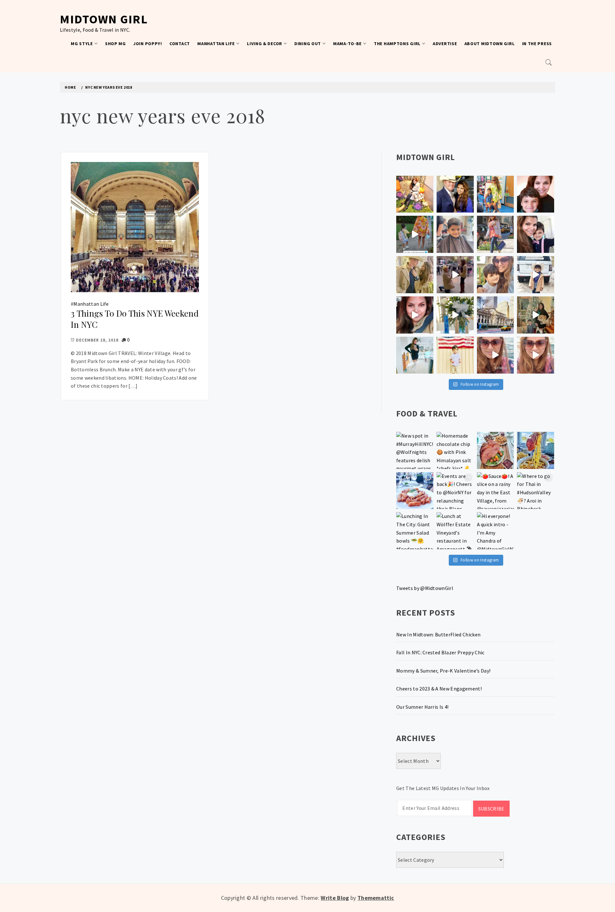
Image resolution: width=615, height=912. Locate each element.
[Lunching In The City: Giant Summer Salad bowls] (414, 530)
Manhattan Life (216, 43)
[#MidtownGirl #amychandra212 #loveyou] (455, 315)
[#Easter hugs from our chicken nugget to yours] (535, 234)
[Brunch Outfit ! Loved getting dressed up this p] (414, 355)
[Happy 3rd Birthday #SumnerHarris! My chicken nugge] (455, 355)
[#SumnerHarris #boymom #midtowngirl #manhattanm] (495, 274)
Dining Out (307, 43)
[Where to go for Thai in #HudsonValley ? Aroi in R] (535, 490)
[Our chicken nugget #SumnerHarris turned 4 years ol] (535, 274)
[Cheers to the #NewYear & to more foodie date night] (495, 450)
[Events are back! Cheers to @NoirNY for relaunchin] (455, 490)
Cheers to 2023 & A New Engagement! (439, 688)
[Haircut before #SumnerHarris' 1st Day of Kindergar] (455, 234)
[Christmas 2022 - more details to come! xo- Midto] (414, 315)
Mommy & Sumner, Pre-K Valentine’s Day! (443, 670)
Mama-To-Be (347, 43)
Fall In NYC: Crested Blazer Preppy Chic (440, 652)
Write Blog (335, 897)
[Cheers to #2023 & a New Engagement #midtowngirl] (455, 274)
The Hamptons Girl (397, 43)
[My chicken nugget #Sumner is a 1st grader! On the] (495, 194)
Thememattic (375, 897)
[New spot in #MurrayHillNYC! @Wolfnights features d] (414, 450)
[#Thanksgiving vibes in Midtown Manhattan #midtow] (414, 194)
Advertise (445, 43)
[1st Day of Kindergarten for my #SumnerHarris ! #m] (414, 234)
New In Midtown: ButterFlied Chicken (438, 634)
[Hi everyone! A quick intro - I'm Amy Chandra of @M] (495, 530)
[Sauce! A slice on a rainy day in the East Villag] (495, 490)
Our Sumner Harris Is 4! (422, 707)
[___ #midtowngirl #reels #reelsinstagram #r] (495, 355)
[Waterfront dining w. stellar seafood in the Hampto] (535, 450)
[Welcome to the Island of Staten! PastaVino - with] (414, 490)
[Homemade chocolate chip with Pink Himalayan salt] (455, 450)
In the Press (537, 43)
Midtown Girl (104, 19)
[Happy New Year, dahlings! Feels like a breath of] (414, 274)
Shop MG (115, 43)
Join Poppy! (147, 43)
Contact (179, 43)
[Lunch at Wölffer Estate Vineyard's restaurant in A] (455, 530)
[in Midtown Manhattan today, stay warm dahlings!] (495, 315)
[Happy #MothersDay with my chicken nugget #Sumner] (535, 194)
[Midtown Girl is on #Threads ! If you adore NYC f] (495, 234)
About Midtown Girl (489, 43)
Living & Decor (264, 43)
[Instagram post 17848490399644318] (535, 355)
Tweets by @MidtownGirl (424, 588)
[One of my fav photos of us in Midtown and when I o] (455, 194)
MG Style (82, 43)
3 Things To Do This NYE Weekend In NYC (135, 319)
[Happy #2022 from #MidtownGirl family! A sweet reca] (535, 315)
